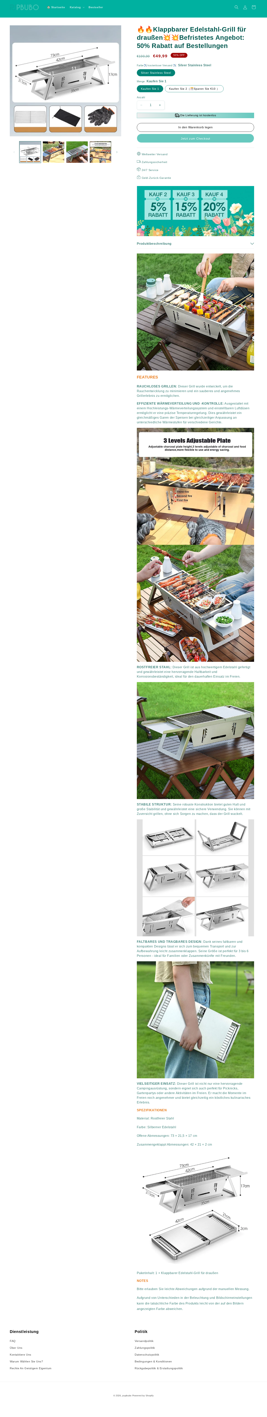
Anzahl (141, 97)
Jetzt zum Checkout (195, 138)
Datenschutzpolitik (147, 1354)
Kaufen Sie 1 (150, 88)
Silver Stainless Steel (156, 72)
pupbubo (127, 1395)
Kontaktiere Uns (20, 1354)
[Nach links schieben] (14, 152)
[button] (76, 7)
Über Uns (16, 1347)
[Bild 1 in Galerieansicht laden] (30, 152)
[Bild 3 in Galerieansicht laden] (77, 152)
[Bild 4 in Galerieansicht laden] (100, 152)
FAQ (13, 1341)
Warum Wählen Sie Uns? (26, 1361)
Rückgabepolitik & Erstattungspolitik (159, 1368)
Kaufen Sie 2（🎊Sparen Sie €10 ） (194, 88)
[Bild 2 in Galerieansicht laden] (53, 152)
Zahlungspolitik (145, 1347)
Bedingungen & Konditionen (153, 1361)
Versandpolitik (144, 1341)
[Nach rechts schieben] (117, 152)
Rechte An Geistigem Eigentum (31, 1368)
